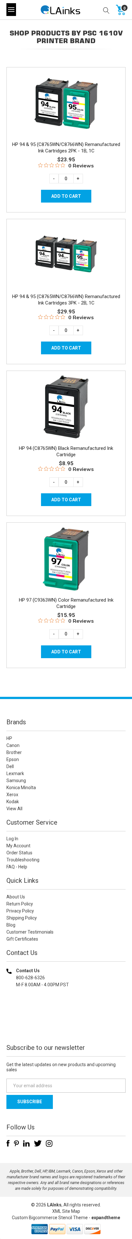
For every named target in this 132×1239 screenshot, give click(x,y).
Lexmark (15, 773)
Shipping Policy (21, 917)
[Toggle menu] (11, 9)
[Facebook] (8, 1143)
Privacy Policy (20, 910)
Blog (10, 924)
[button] (66, 1025)
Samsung (16, 780)
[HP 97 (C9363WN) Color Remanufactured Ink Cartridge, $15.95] (66, 559)
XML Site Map (66, 1211)
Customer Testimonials (30, 932)
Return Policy (19, 903)
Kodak (12, 801)
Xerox (12, 794)
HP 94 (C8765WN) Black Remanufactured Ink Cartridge (66, 451)
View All (14, 808)
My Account (18, 845)
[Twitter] (38, 1143)
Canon (13, 745)
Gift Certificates (22, 939)
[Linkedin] (26, 1143)
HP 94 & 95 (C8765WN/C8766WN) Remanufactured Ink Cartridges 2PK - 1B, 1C (66, 148)
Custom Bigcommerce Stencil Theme (50, 1217)
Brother (14, 752)
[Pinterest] (16, 1143)
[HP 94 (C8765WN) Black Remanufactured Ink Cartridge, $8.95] (66, 407)
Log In (12, 838)
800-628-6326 (30, 977)
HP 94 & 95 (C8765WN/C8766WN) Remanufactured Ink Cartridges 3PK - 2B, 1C (66, 300)
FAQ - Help (16, 866)
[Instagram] (49, 1143)
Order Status (19, 852)
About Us (15, 896)
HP (9, 738)
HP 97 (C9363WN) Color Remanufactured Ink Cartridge (66, 603)
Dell (10, 766)
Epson (12, 759)
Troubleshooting (22, 859)
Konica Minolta (21, 787)
